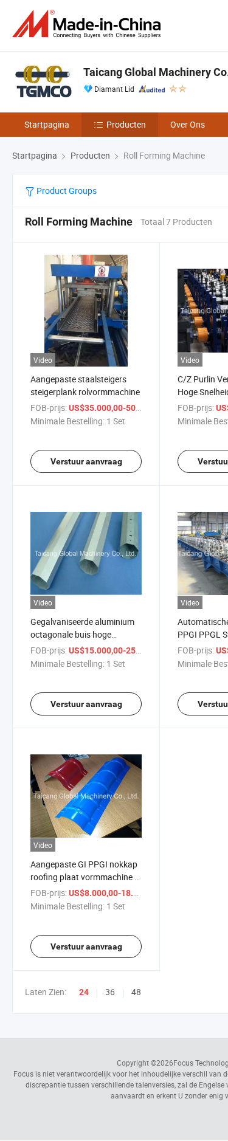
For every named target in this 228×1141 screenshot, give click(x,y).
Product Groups (66, 190)
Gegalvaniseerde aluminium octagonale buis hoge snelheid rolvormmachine (82, 634)
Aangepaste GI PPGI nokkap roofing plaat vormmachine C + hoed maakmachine (85, 876)
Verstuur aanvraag (86, 461)
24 (84, 992)
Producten (126, 124)
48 (136, 992)
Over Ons (187, 124)
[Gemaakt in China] (88, 24)
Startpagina (46, 124)
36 (110, 992)
